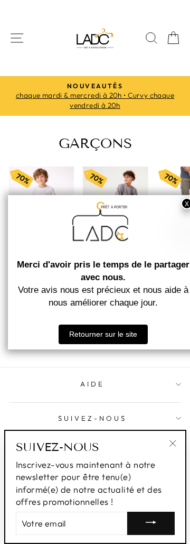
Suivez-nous (92, 418)
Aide (92, 384)
